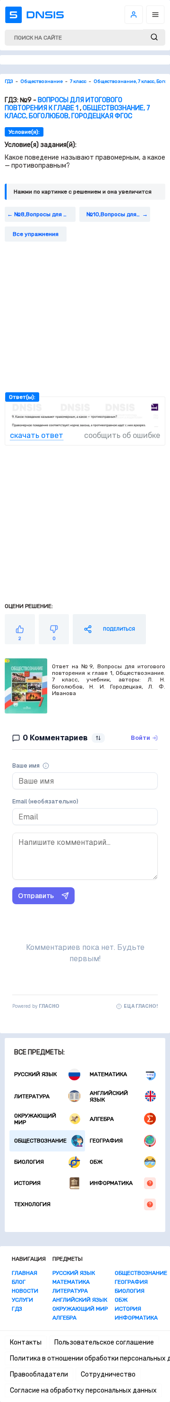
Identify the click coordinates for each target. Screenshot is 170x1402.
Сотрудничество (108, 1374)
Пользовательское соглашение (104, 1342)
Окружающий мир (35, 1119)
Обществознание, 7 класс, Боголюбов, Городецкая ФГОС (77, 112)
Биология (29, 1162)
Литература (32, 1096)
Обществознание (40, 1140)
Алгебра (102, 1119)
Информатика (111, 1183)
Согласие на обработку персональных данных (83, 1390)
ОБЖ (96, 1162)
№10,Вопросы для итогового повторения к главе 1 (118, 214)
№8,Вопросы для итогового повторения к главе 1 (45, 214)
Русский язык (35, 1074)
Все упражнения (36, 234)
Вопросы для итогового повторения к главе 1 (63, 104)
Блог (19, 1282)
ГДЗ (17, 1308)
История (27, 1183)
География (106, 1140)
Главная (24, 1273)
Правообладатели (39, 1374)
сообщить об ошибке (122, 435)
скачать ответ (36, 435)
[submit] (154, 37)
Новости (25, 1291)
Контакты (26, 1342)
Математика (108, 1074)
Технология (32, 1204)
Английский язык (109, 1096)
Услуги (22, 1300)
